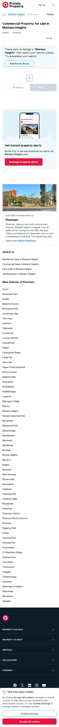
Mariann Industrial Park (13, 416)
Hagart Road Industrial (13, 367)
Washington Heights (12, 586)
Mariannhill (7, 420)
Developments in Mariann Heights (19, 274)
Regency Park (9, 528)
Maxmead (7, 440)
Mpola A (6, 460)
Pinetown (17, 33)
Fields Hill (7, 357)
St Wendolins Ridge (12, 552)
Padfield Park (9, 494)
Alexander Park (10, 294)
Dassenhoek (8, 343)
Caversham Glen (10, 313)
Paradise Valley (10, 499)
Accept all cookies (30, 721)
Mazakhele (7, 445)
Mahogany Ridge (10, 401)
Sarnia (5, 533)
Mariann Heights (10, 411)
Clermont (6, 323)
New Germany (9, 474)
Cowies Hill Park (10, 338)
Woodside (7, 596)
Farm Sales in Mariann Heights (17, 269)
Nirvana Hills (8, 479)
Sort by (49, 38)
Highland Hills (9, 377)
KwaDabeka (8, 386)
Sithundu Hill (8, 542)
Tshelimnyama (9, 576)
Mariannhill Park (10, 425)
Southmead (8, 547)
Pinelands (7, 508)
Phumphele (7, 503)
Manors (6, 406)
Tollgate (6, 572)
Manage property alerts (23, 161)
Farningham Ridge (11, 352)
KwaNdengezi (9, 391)
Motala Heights (10, 455)
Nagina (5, 464)
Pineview (6, 523)
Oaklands (7, 489)
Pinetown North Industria (14, 518)
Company (7, 670)
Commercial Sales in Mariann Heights (20, 264)
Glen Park (7, 362)
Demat (5, 347)
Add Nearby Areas (19, 63)
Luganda (6, 396)
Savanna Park (9, 537)
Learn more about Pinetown (21, 240)
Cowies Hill (7, 333)
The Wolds (7, 562)
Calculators (9, 660)
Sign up (41, 5)
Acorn (5, 289)
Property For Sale (12, 629)
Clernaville (7, 328)
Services (7, 650)
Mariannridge (8, 430)
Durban (5, 33)
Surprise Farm (9, 557)
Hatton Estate (9, 372)
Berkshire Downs (10, 304)
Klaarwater (7, 381)
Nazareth (7, 469)
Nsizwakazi (7, 484)
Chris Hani (7, 318)
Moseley (6, 450)
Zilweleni (6, 601)
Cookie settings (29, 713)
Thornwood (8, 567)
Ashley (5, 299)
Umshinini (7, 581)
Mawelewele (8, 435)
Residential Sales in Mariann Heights (20, 259)
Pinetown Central (11, 513)
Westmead (7, 591)
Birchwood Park (10, 308)
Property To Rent (12, 640)
